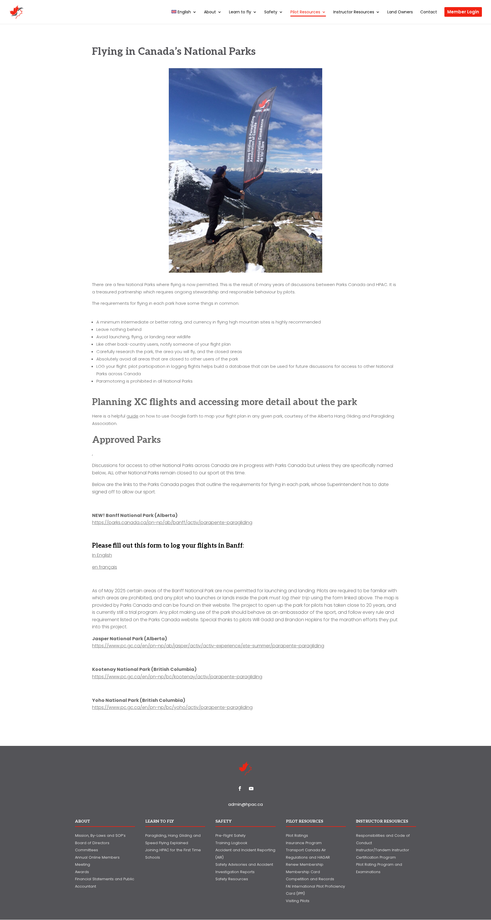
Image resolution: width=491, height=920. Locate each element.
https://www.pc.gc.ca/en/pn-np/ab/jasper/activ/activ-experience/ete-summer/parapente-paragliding (208, 645)
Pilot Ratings (297, 835)
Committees (86, 850)
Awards (82, 872)
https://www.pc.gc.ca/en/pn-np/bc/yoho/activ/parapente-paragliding (172, 707)
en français (104, 567)
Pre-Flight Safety (230, 835)
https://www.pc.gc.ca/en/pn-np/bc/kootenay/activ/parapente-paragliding (177, 676)
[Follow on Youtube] (251, 788)
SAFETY (223, 821)
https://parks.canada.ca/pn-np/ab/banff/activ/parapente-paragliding (172, 522)
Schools (152, 857)
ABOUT (82, 821)
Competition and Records (310, 879)
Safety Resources (231, 879)
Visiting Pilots (297, 901)
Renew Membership (304, 864)
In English (102, 555)
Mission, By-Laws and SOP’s (100, 835)
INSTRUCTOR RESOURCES (382, 821)
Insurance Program (304, 843)
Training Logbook (231, 843)
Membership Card (303, 872)
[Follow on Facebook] (239, 788)
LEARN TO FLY (159, 821)
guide (132, 416)
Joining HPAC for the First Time (173, 850)
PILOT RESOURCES (304, 821)
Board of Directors (92, 843)
